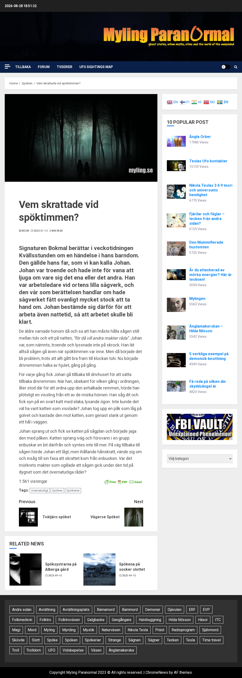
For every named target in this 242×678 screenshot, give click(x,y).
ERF (192, 609)
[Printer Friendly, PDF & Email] (123, 482)
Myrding (69, 630)
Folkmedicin (22, 620)
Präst (159, 630)
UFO (51, 650)
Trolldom (33, 650)
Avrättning (47, 609)
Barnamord (106, 609)
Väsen (96, 650)
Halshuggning (150, 620)
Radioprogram (183, 630)
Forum (44, 67)
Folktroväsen (69, 620)
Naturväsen (111, 630)
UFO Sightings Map (96, 67)
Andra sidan (21, 609)
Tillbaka (23, 67)
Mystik (88, 630)
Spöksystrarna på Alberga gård (61, 567)
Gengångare (121, 620)
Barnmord (130, 609)
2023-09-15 (55, 575)
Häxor (203, 620)
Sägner (154, 640)
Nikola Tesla (138, 630)
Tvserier (64, 67)
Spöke (52, 640)
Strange (114, 640)
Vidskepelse (73, 650)
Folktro (45, 620)
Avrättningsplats (76, 609)
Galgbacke (95, 620)
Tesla (190, 640)
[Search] (235, 67)
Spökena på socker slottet (132, 567)
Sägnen (134, 640)
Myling (49, 630)
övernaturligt (39, 490)
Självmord (210, 630)
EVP (206, 609)
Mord (32, 630)
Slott (36, 640)
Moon (25, 230)
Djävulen (175, 609)
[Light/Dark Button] (226, 67)
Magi (16, 630)
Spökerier (73, 490)
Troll (15, 650)
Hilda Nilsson (180, 620)
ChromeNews (157, 672)
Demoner (152, 609)
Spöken (57, 490)
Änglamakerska (121, 650)
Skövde (18, 640)
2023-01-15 (41, 230)
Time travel (211, 640)
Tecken (173, 640)
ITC (218, 620)
